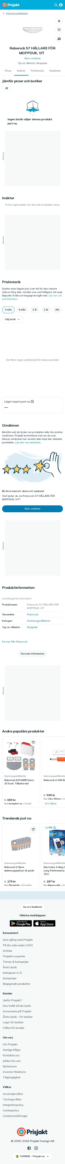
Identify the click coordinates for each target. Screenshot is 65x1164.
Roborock (32, 614)
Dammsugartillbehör (17, 13)
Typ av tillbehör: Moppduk (32, 63)
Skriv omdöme (32, 58)
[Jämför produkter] (59, 39)
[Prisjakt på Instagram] (36, 1148)
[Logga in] (61, 5)
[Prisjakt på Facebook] (29, 1148)
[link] (20, 772)
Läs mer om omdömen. (28, 442)
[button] (59, 21)
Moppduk (32, 627)
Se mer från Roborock (14, 641)
